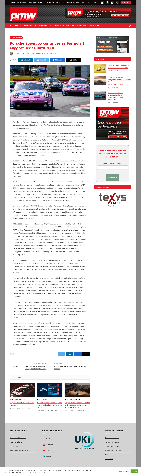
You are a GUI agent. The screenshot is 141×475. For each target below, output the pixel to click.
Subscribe (125, 2)
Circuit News (42, 399)
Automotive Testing (36, 2)
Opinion (57, 25)
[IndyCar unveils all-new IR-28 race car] (22, 390)
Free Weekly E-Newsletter (19, 450)
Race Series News (16, 37)
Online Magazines (41, 25)
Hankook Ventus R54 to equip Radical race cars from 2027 (118, 67)
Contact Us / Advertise (18, 438)
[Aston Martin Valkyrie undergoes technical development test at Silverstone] (100, 95)
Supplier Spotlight (79, 25)
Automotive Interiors (18, 2)
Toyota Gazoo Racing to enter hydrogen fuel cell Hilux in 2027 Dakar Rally (77, 405)
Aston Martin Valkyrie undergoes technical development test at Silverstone (115, 96)
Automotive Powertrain (71, 2)
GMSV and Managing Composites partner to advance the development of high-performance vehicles (119, 80)
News (17, 25)
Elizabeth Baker (23, 53)
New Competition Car (17, 399)
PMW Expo (94, 25)
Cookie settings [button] (123, 471)
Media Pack (92, 2)
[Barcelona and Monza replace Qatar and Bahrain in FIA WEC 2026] (49, 390)
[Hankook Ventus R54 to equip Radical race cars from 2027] (100, 68)
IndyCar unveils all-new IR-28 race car (22, 404)
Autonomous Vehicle (52, 2)
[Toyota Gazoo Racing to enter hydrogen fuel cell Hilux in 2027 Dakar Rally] (77, 390)
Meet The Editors (16, 442)
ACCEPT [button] (134, 471)
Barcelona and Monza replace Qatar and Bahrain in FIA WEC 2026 (49, 405)
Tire (83, 2)
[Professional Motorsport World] (23, 14)
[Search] (130, 25)
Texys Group (113, 206)
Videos (66, 25)
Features (28, 25)
